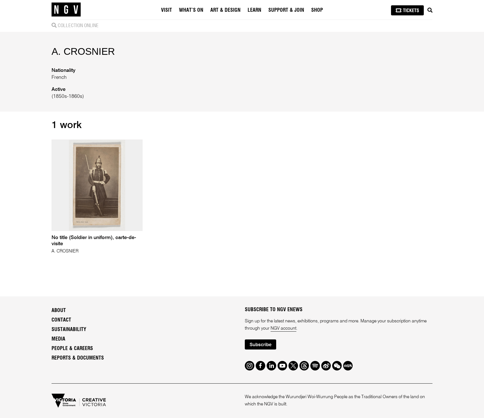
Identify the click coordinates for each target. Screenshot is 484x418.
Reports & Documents (78, 358)
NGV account (283, 328)
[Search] (429, 10)
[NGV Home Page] (66, 10)
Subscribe (260, 345)
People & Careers (72, 348)
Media (58, 339)
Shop (317, 10)
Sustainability (69, 329)
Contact (61, 320)
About (59, 310)
